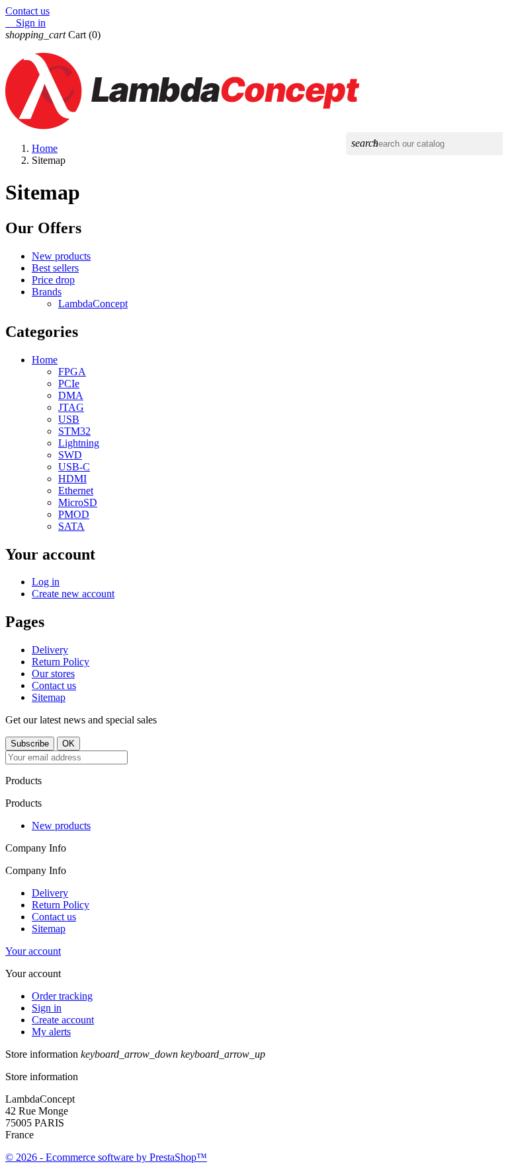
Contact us (27, 11)
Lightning (78, 443)
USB (68, 419)
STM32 (74, 431)
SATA (71, 526)
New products (61, 256)
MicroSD (77, 502)
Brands (47, 291)
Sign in (47, 1007)
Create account (63, 1019)
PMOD (73, 514)
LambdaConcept (93, 303)
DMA (70, 395)
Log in (46, 581)
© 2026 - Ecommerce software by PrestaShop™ (106, 1157)
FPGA (72, 371)
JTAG (71, 407)
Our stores (53, 673)
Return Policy (60, 661)
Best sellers (55, 268)
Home (45, 359)
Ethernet (75, 490)
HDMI (72, 478)
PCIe (68, 383)
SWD (70, 454)
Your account (33, 951)
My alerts (51, 1031)
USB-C (74, 466)
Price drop (53, 279)
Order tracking (62, 996)
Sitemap (48, 697)
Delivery (50, 649)
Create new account (73, 593)
